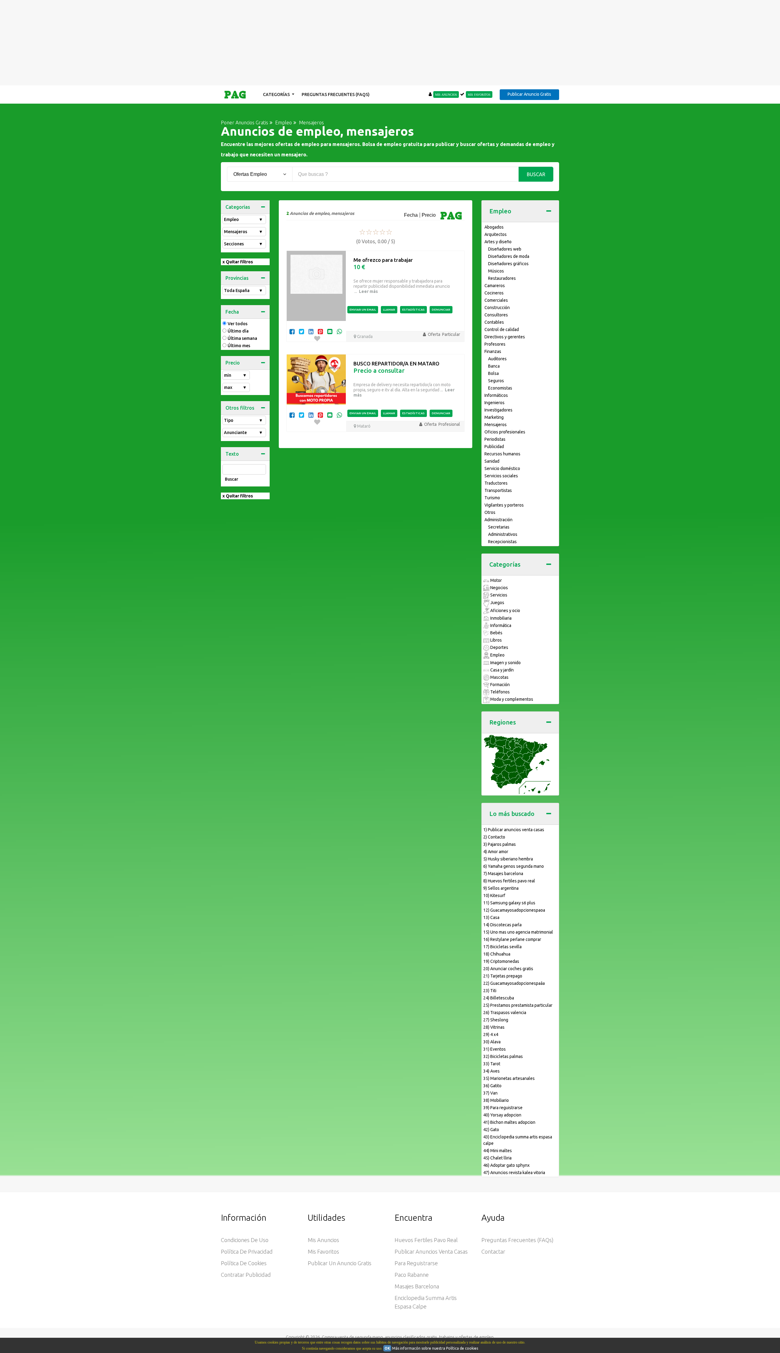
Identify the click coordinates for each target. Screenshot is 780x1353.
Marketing (494, 417)
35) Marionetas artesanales (509, 1078)
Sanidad (491, 461)
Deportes (498, 647)
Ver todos (237, 323)
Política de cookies (244, 1263)
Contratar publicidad (246, 1275)
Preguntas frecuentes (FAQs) (336, 94)
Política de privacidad (247, 1251)
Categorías (277, 94)
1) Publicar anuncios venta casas (513, 829)
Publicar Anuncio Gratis (529, 94)
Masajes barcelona (417, 1286)
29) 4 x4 (490, 1034)
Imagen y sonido (505, 662)
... (365, 291)
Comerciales (496, 300)
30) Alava (492, 1041)
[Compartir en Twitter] (301, 331)
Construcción (497, 307)
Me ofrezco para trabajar (383, 260)
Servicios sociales (501, 475)
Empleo (243, 219)
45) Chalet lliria (497, 1157)
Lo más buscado (511, 813)
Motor (495, 580)
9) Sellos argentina (501, 888)
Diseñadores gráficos (508, 263)
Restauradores (502, 278)
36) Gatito (492, 1085)
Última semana (242, 338)
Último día (238, 331)
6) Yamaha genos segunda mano (513, 866)
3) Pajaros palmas (499, 844)
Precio (232, 362)
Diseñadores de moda (508, 256)
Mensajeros (243, 231)
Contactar (493, 1251)
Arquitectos (495, 234)
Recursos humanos (502, 453)
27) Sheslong (495, 1019)
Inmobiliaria (500, 618)
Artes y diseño (498, 241)
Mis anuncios (323, 1240)
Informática (500, 625)
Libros (495, 640)
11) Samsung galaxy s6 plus (509, 902)
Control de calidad (501, 329)
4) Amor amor (495, 851)
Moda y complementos (511, 699)
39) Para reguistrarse (503, 1107)
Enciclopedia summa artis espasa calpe (426, 1302)
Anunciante (243, 432)
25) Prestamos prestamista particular (517, 1005)
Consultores (496, 314)
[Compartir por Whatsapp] (339, 331)
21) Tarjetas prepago (502, 976)
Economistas (500, 388)
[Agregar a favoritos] (317, 338)
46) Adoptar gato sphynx (506, 1165)
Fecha (232, 312)
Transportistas (498, 490)
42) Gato (491, 1129)
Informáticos (496, 395)
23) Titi (489, 990)
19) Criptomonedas (501, 961)
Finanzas (492, 351)
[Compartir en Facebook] (292, 331)
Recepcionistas (502, 541)
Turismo (492, 497)
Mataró (363, 426)
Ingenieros (494, 402)
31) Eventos (494, 1049)
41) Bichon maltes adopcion (509, 1122)
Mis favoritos (323, 1251)
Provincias (237, 278)
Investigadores (498, 410)
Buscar (536, 174)
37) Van (490, 1093)
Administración (498, 519)
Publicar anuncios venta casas (431, 1251)
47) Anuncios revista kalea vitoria (514, 1172)
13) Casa (491, 917)
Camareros (494, 285)
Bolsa (493, 373)
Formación (499, 684)
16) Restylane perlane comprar (512, 939)
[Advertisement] (390, 42)
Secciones (243, 243)
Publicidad (494, 446)
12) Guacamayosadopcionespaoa (514, 910)
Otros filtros (239, 408)
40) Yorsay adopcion (502, 1115)
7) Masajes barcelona (503, 873)
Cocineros (494, 292)
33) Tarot (491, 1063)
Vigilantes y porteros (504, 505)
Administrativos (502, 534)
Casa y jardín (501, 670)
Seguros (496, 380)
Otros (489, 512)
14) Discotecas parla (502, 924)
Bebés (495, 632)
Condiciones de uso (244, 1240)
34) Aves (491, 1071)
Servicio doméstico (502, 468)
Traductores (496, 483)
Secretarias (498, 527)
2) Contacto (494, 837)
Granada (364, 336)
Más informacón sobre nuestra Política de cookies (435, 1348)
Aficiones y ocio (504, 610)
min (235, 375)
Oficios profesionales (504, 431)
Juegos (496, 602)
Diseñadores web (504, 249)
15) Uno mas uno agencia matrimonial (518, 932)
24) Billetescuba (498, 997)
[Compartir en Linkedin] (311, 331)
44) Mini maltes (497, 1150)
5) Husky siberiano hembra (508, 858)
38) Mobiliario (496, 1100)
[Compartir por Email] (329, 331)
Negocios (498, 587)
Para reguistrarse (416, 1263)
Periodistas (494, 439)
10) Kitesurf (494, 895)
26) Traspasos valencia (504, 1012)
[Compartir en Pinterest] (320, 331)
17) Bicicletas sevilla (502, 946)
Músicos (496, 271)
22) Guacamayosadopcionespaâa (514, 983)
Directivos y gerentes (504, 336)
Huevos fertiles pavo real (426, 1240)
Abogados (494, 227)
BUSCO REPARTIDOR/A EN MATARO (396, 363)
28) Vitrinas (494, 1027)
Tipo (243, 420)
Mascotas (499, 677)
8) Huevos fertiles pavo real (509, 880)
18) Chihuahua (496, 954)
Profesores (494, 344)
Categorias (237, 207)
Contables (494, 322)
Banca (494, 366)
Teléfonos (499, 691)
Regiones (502, 722)
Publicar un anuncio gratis (339, 1263)
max (235, 387)
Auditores (497, 358)
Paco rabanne (412, 1275)
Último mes (239, 345)
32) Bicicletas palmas (503, 1056)
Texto (232, 454)
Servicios (498, 595)
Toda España (243, 290)
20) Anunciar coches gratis (508, 968)
